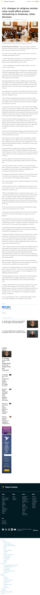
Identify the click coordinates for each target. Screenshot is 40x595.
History (5, 560)
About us (34, 496)
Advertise (4, 522)
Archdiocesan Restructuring (9, 545)
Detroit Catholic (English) (7, 591)
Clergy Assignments (4, 508)
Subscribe (37, 1)
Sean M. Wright (24, 510)
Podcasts (14, 498)
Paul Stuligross (24, 513)
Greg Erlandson (7, 569)
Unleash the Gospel (8, 584)
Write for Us (4, 523)
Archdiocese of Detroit (34, 502)
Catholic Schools (4, 504)
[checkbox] (7, 466)
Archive (3, 593)
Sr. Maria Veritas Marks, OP (25, 501)
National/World (23, 19)
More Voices (24, 514)
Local (3, 496)
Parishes (34, 506)
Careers (33, 507)
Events (3, 513)
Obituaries (4, 510)
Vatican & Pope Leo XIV (5, 500)
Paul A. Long (25, 508)
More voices (6, 572)
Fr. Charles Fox (7, 568)
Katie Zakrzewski (7, 19)
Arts (3, 506)
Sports (3, 502)
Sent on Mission (7, 557)
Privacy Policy (20, 530)
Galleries (14, 499)
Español (3, 511)
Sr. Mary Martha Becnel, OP (24, 505)
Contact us (34, 498)
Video (13, 496)
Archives (34, 499)
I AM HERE (6, 559)
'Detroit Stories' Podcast (8, 554)
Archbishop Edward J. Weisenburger (25, 498)
